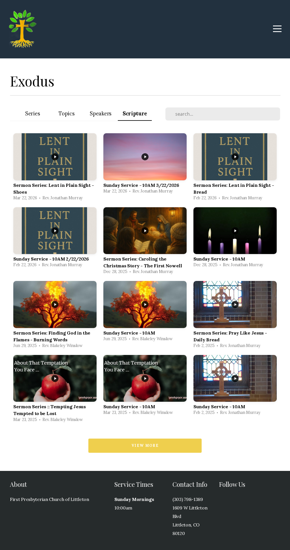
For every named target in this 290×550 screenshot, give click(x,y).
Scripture (135, 113)
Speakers (101, 113)
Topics (66, 113)
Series (32, 113)
